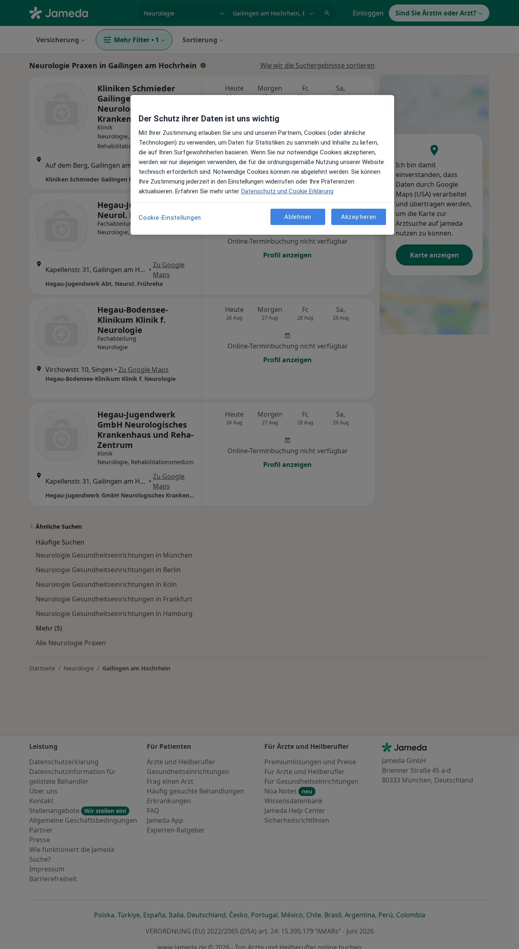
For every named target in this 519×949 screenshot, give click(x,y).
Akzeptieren (358, 216)
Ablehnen (297, 216)
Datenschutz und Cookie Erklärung (287, 191)
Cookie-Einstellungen (170, 217)
